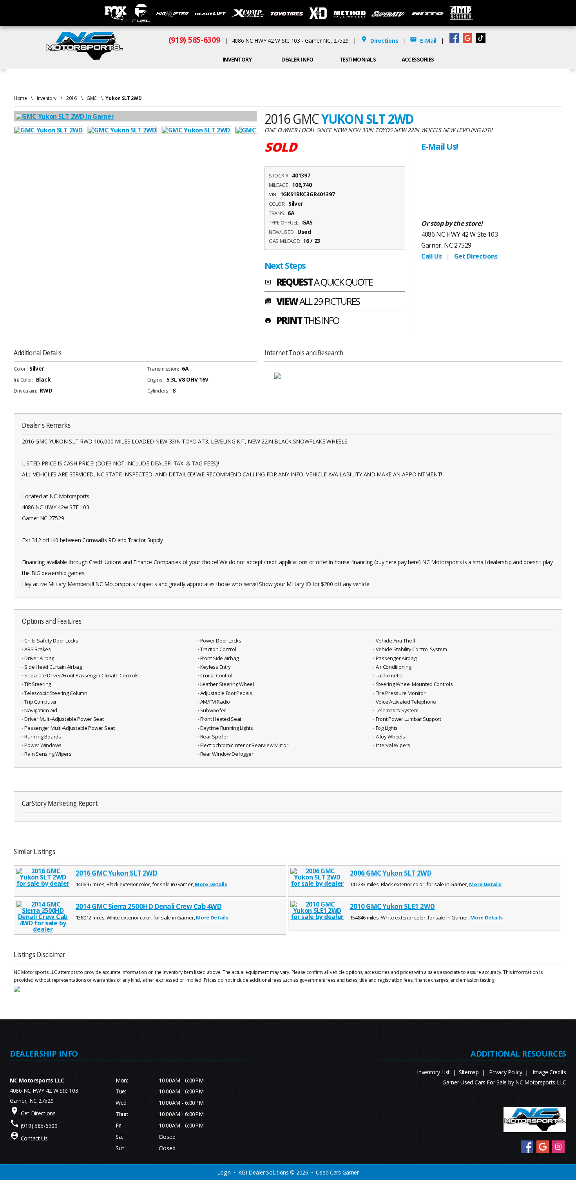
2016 (71, 98)
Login (224, 1172)
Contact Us (34, 1138)
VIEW (312, 302)
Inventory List (433, 1072)
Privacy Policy (505, 1072)
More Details (211, 884)
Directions (379, 40)
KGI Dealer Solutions (263, 1172)
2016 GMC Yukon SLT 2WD (117, 873)
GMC (92, 98)
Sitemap (469, 1072)
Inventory (46, 98)
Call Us (431, 256)
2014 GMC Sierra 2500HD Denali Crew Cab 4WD (149, 906)
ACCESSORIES (418, 59)
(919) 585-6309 (194, 39)
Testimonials (357, 59)
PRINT (301, 321)
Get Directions (476, 256)
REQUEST (318, 282)
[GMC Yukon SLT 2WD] (50, 130)
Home (20, 98)
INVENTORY (237, 59)
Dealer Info (297, 59)
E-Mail (423, 40)
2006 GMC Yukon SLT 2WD (391, 873)
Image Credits (549, 1072)
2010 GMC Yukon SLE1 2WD (392, 906)
